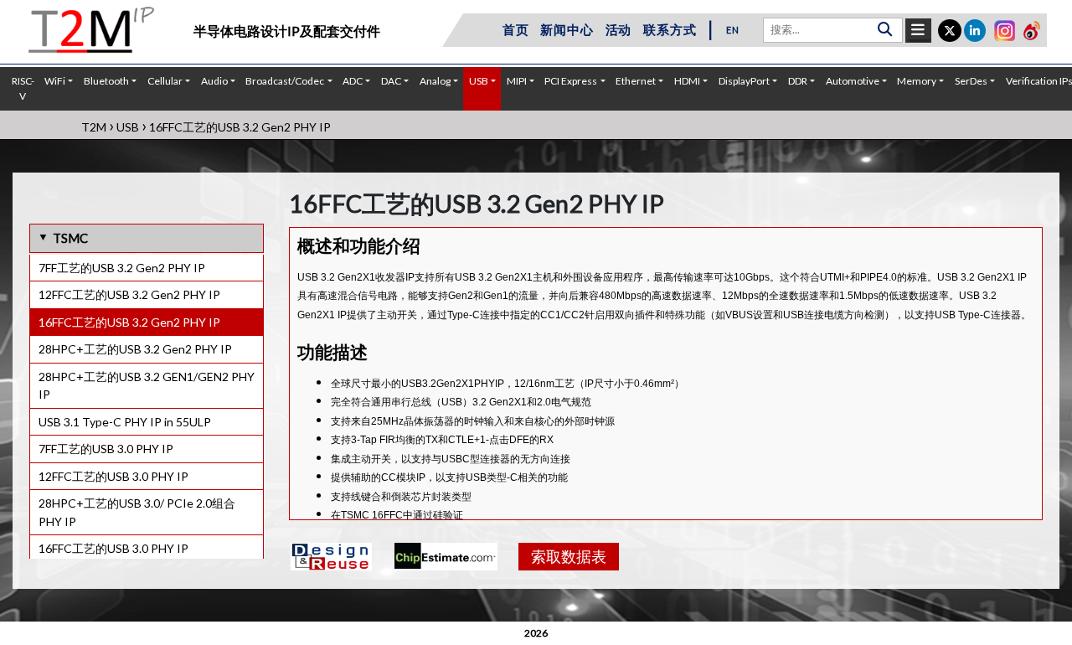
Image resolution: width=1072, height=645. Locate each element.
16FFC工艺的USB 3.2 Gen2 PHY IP (129, 322)
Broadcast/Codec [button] (284, 81)
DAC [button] (391, 81)
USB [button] (478, 81)
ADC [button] (353, 81)
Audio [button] (214, 81)
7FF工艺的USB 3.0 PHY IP (106, 448)
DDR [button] (797, 81)
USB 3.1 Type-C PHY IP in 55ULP (125, 422)
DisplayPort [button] (744, 81)
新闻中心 (566, 29)
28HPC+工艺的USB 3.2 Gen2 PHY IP (135, 349)
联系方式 (669, 29)
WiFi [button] (54, 81)
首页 (515, 29)
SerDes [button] (971, 81)
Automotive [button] (852, 81)
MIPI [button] (517, 81)
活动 (619, 29)
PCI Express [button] (570, 81)
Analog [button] (435, 81)
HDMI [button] (687, 81)
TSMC (70, 237)
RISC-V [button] (23, 88)
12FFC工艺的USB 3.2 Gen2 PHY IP (129, 294)
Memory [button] (916, 81)
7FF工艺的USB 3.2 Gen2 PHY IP (122, 268)
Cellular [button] (165, 81)
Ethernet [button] (636, 81)
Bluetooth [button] (106, 81)
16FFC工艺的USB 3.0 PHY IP (113, 548)
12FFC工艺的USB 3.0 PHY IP (113, 476)
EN (733, 29)
